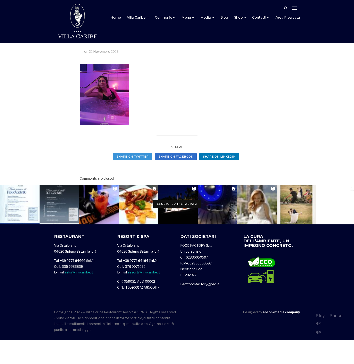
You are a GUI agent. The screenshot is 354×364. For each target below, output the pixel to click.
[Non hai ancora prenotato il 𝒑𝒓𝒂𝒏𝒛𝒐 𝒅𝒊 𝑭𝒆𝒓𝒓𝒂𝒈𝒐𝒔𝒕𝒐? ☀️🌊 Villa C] (20, 204)
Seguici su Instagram (177, 203)
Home (115, 17)
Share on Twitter (133, 156)
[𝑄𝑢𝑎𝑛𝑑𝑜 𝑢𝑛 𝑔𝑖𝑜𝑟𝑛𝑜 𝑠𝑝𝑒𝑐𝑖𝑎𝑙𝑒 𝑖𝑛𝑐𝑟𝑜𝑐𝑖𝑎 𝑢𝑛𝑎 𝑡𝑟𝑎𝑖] (296, 204)
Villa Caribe (136, 17)
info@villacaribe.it (79, 272)
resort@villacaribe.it (144, 272)
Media (205, 17)
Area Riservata (288, 17)
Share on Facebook (176, 156)
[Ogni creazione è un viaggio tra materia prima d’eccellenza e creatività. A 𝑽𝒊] (138, 204)
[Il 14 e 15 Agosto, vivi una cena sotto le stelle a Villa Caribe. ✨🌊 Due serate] (59, 204)
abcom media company (281, 312)
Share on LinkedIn (219, 156)
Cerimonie (163, 17)
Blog (224, 17)
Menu (186, 17)
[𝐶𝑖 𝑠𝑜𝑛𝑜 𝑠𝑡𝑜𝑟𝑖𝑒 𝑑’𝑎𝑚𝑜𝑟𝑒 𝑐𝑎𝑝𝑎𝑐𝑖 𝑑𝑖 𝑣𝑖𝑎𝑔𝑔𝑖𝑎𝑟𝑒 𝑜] (257, 204)
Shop (238, 17)
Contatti (259, 17)
